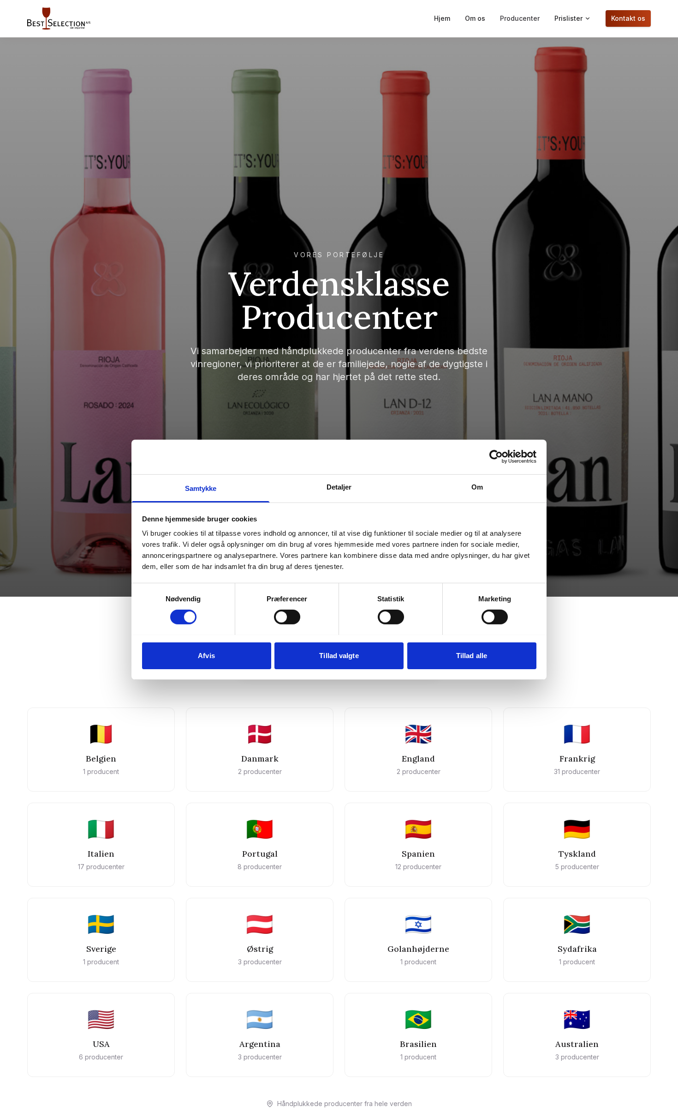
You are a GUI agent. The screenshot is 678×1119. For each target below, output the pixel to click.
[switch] (287, 617)
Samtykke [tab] (201, 488)
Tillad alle (471, 655)
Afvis (206, 655)
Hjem (442, 18)
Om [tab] (477, 486)
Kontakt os (628, 18)
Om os (475, 18)
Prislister (568, 18)
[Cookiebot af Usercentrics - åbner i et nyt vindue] (496, 457)
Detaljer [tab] (339, 486)
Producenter (520, 18)
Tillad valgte (338, 655)
